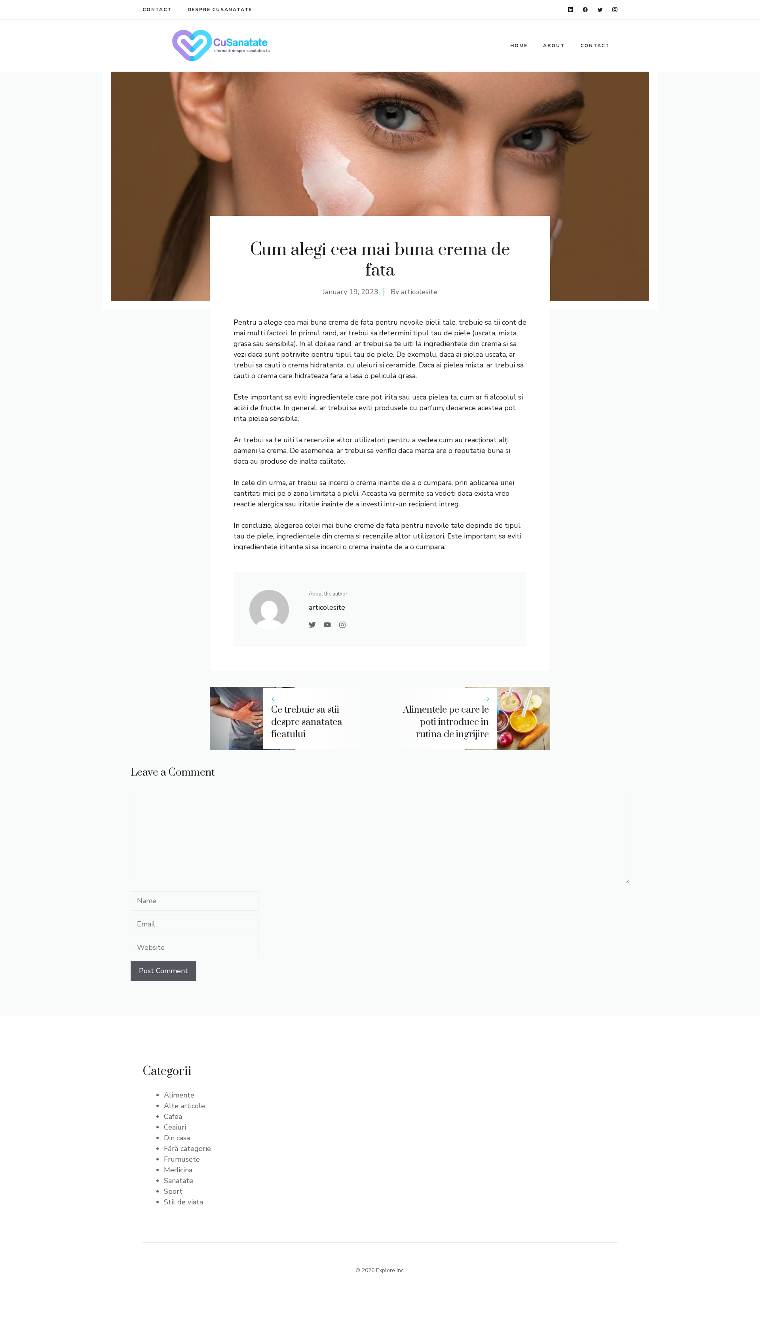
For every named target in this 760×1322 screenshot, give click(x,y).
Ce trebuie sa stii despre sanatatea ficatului (306, 722)
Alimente (179, 1095)
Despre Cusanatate (220, 9)
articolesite (419, 292)
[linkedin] (570, 9)
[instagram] (615, 9)
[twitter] (600, 9)
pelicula (384, 375)
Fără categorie (187, 1148)
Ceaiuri (175, 1127)
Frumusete (182, 1159)
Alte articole (184, 1106)
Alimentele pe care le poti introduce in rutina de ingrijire (446, 722)
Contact (157, 9)
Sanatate (178, 1180)
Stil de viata (183, 1202)
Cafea (173, 1116)
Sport (173, 1191)
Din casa (177, 1138)
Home (518, 45)
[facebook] (585, 9)
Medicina (178, 1170)
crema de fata (351, 322)
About (553, 45)
